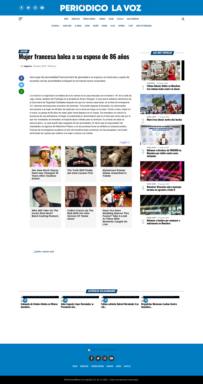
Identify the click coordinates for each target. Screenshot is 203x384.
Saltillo (120, 19)
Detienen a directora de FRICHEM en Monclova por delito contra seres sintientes (164, 153)
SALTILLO (127, 366)
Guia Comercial (133, 19)
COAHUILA (55, 26)
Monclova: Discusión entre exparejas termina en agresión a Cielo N (164, 188)
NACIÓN (95, 26)
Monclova (76, 19)
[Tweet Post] (21, 84)
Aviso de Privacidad (143, 26)
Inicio (66, 19)
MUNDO (104, 26)
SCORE (87, 26)
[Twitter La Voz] (98, 358)
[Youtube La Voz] (111, 358)
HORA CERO (67, 26)
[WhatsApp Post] (21, 91)
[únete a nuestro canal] (101, 270)
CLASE (112, 26)
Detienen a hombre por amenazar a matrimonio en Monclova (163, 222)
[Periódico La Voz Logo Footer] (101, 349)
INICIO (74, 366)
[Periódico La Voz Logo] (101, 12)
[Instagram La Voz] (105, 358)
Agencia (28, 66)
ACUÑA (118, 366)
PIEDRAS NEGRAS (97, 366)
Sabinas (102, 19)
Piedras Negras (89, 19)
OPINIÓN (121, 26)
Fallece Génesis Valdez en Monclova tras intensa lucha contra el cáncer (163, 87)
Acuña (111, 19)
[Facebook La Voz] (91, 358)
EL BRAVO (78, 26)
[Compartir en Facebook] (21, 78)
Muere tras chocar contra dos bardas (164, 119)
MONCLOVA (84, 366)
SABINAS (110, 366)
